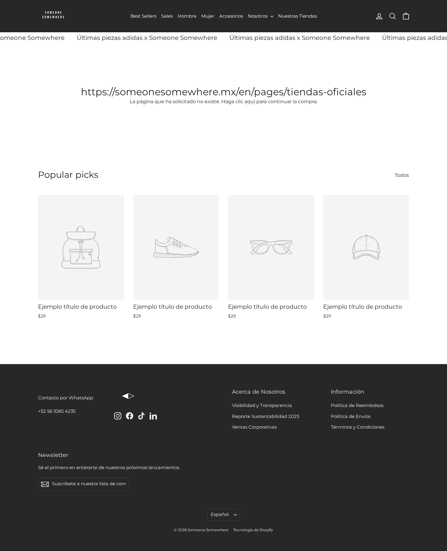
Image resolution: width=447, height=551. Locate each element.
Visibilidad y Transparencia (262, 405)
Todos (402, 175)
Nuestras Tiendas (297, 16)
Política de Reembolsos (357, 405)
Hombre (187, 16)
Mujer (207, 16)
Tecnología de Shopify (253, 530)
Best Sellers (143, 16)
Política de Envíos (350, 416)
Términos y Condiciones (357, 427)
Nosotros (258, 16)
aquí (249, 101)
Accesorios (231, 16)
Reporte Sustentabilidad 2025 (265, 416)
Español (220, 514)
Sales (167, 16)
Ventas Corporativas (254, 427)
